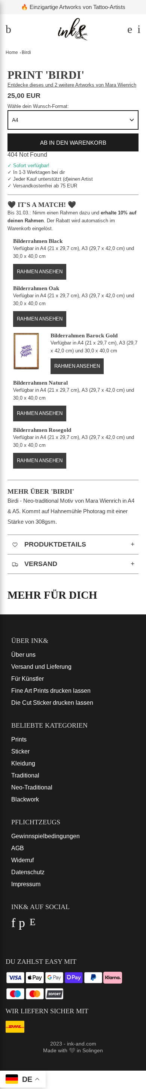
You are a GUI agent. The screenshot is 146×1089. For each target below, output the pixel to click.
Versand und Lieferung (41, 667)
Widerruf (22, 860)
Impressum (25, 884)
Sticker (20, 751)
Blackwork (25, 799)
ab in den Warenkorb (73, 142)
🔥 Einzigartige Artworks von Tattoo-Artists (73, 7)
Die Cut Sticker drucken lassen (52, 703)
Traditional (25, 775)
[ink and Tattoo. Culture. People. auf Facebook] (13, 925)
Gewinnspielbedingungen (45, 836)
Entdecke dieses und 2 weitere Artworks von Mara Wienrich (71, 85)
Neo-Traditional (31, 787)
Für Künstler (27, 679)
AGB (17, 848)
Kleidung (23, 763)
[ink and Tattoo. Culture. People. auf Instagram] (32, 925)
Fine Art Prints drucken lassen (51, 691)
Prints (19, 739)
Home (12, 52)
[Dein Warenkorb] (137, 31)
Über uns (23, 655)
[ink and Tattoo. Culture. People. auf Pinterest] (22, 925)
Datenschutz (28, 872)
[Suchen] (129, 31)
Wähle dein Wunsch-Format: (38, 106)
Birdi (26, 52)
